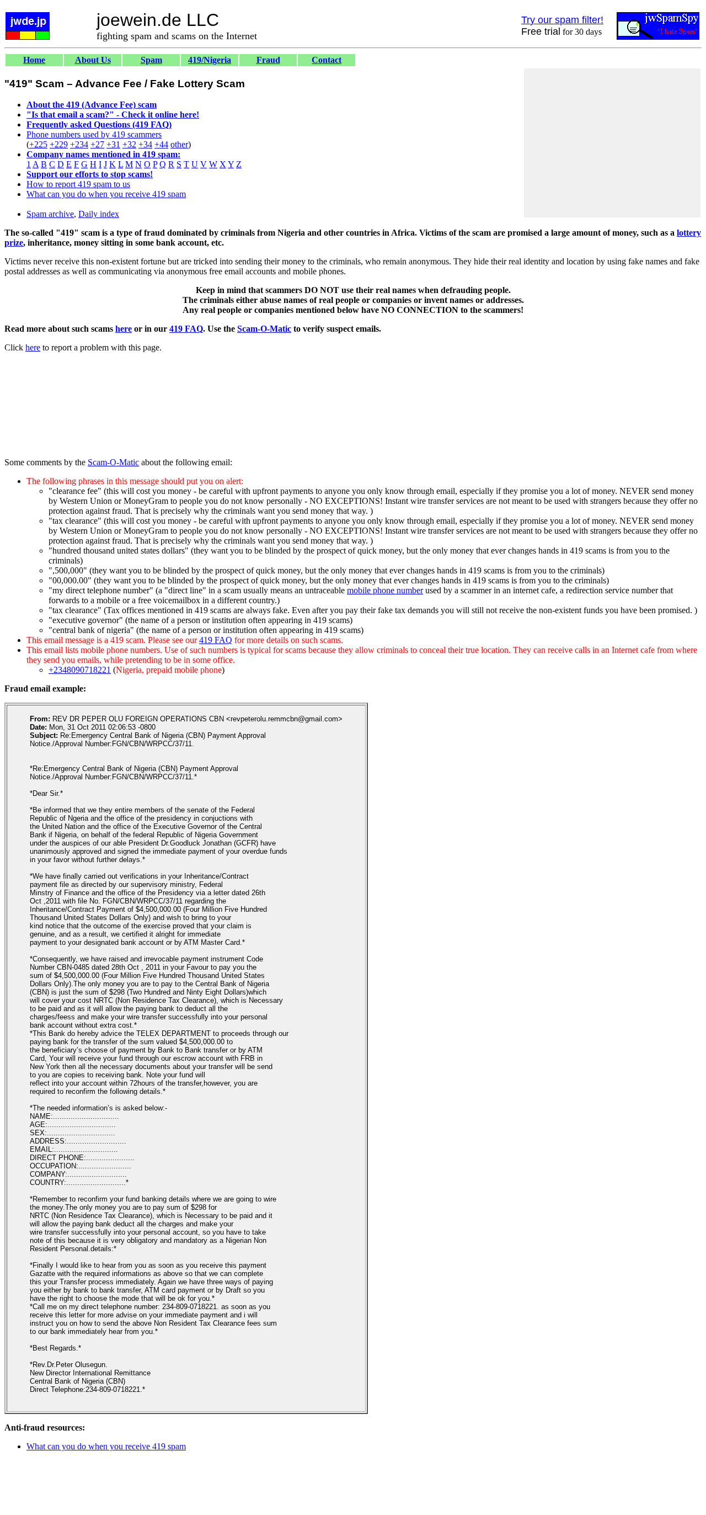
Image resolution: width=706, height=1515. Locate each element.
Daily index (98, 214)
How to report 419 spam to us (78, 184)
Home (34, 60)
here (123, 328)
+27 (97, 144)
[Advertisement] (612, 143)
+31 (113, 144)
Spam (151, 60)
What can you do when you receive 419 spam (106, 194)
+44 (161, 144)
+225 (38, 144)
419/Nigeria (209, 60)
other (179, 144)
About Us (93, 60)
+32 (129, 144)
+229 (59, 144)
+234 (79, 144)
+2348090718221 (80, 669)
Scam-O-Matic (264, 328)
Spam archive (50, 214)
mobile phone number (385, 590)
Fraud (268, 60)
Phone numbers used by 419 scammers (94, 134)
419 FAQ (186, 328)
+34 (145, 144)
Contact (326, 60)
